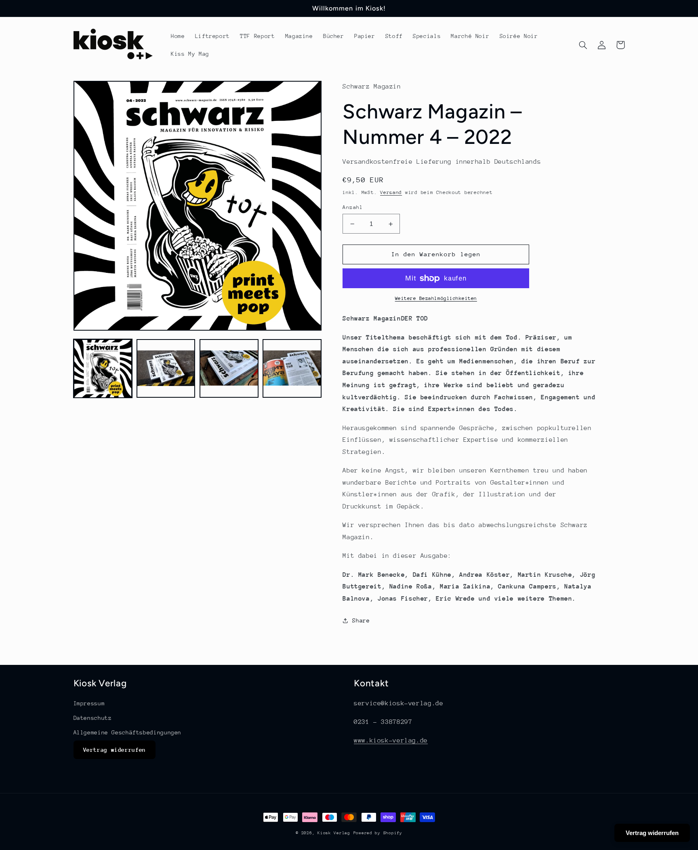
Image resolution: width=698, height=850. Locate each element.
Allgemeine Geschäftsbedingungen (128, 732)
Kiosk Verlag (333, 833)
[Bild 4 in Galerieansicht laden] (292, 368)
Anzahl (353, 207)
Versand (391, 192)
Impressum (89, 703)
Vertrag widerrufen (114, 750)
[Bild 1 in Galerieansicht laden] (103, 368)
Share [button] (361, 620)
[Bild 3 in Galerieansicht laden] (229, 368)
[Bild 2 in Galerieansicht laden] (166, 368)
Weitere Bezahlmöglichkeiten (436, 298)
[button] (583, 45)
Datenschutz (93, 718)
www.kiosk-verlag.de (391, 740)
